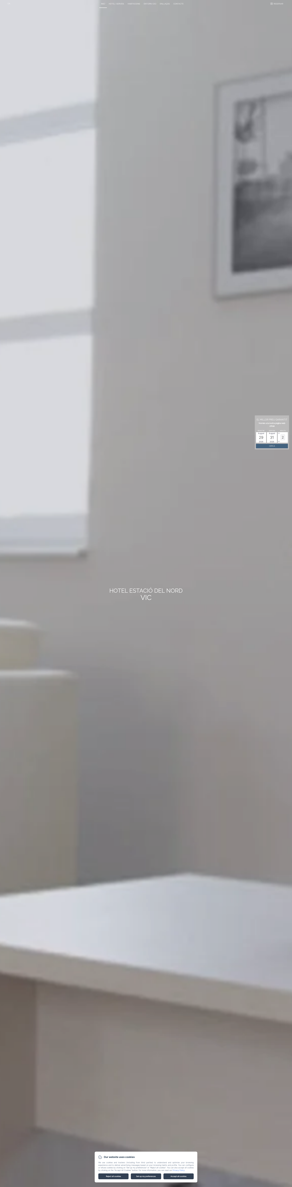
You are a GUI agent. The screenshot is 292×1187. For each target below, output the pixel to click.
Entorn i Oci (150, 4)
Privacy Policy (179, 1170)
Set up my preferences (146, 1176)
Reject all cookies (113, 1176)
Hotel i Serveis (116, 4)
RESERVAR (278, 4)
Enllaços (165, 4)
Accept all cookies (178, 1176)
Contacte (178, 4)
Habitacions (134, 4)
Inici (103, 4)
